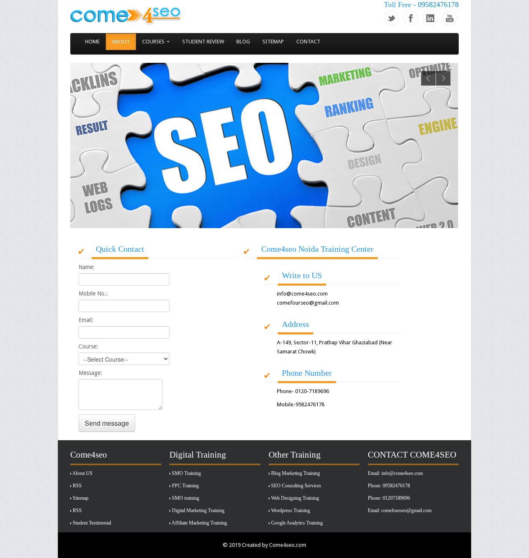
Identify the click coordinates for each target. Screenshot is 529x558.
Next (443, 78)
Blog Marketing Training (295, 473)
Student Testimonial (92, 523)
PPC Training (185, 486)
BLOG (243, 41)
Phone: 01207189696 (389, 498)
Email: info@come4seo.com (395, 473)
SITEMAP (273, 41)
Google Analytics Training (297, 523)
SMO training (185, 498)
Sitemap (80, 498)
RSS (77, 486)
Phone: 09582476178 (389, 486)
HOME (92, 41)
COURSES (154, 41)
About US (82, 473)
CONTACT (308, 41)
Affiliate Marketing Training (199, 523)
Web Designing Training (295, 498)
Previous (428, 78)
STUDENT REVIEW (203, 41)
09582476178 (438, 4)
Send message (107, 423)
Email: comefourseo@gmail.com (399, 510)
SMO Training (186, 473)
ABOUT (121, 41)
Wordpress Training (290, 510)
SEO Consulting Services (296, 486)
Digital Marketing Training (198, 510)
